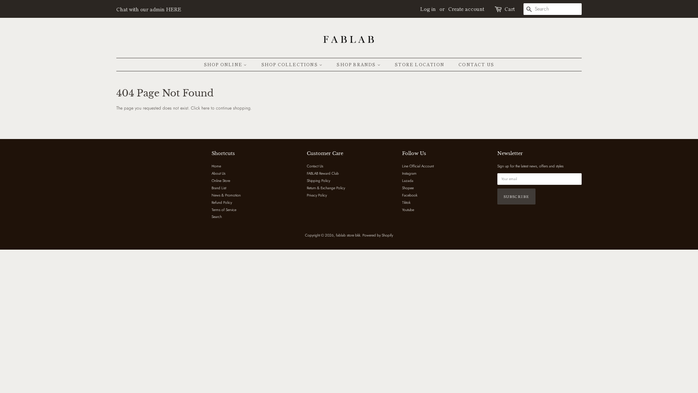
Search (217, 216)
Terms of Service (224, 210)
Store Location (419, 64)
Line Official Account (418, 166)
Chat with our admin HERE (148, 9)
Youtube (408, 210)
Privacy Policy (317, 195)
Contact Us (476, 64)
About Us (218, 173)
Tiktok (406, 202)
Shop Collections (290, 64)
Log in (428, 8)
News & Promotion (226, 195)
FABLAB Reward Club (323, 173)
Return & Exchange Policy (326, 188)
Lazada (407, 180)
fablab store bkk (348, 235)
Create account (466, 8)
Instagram (409, 173)
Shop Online (224, 64)
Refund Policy (222, 202)
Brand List (219, 188)
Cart (510, 8)
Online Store (221, 180)
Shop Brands (357, 64)
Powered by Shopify (377, 235)
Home (216, 166)
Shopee (408, 188)
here (205, 108)
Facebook (409, 195)
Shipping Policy (318, 180)
